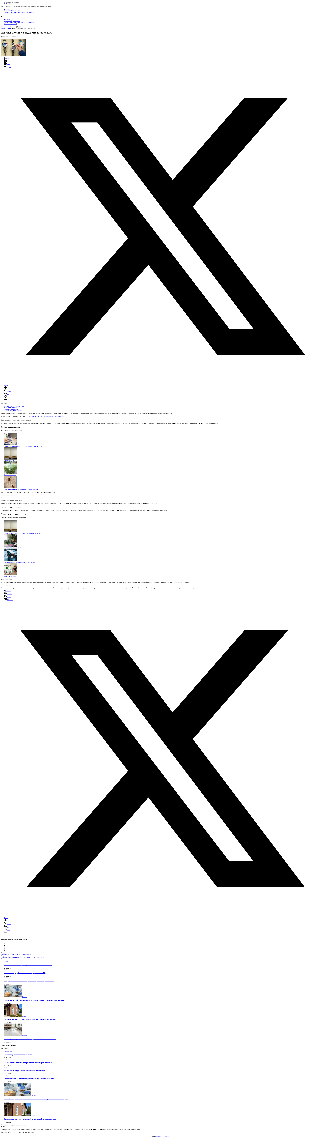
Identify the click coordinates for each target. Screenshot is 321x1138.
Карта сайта (7, 3)
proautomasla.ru (159, 1136)
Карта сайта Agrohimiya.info (12, 10)
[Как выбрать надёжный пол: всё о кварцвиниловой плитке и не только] (13, 1035)
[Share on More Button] (5, 388)
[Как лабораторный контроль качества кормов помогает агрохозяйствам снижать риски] (13, 997)
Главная (8, 9)
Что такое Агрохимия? (10, 13)
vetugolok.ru (167, 1136)
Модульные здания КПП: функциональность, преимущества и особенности (22, 957)
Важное (9, 28)
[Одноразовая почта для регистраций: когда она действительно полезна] (13, 1016)
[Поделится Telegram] (4, 948)
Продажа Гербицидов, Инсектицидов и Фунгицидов (19, 12)
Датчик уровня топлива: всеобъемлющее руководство (16, 954)
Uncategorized (8, 1051)
